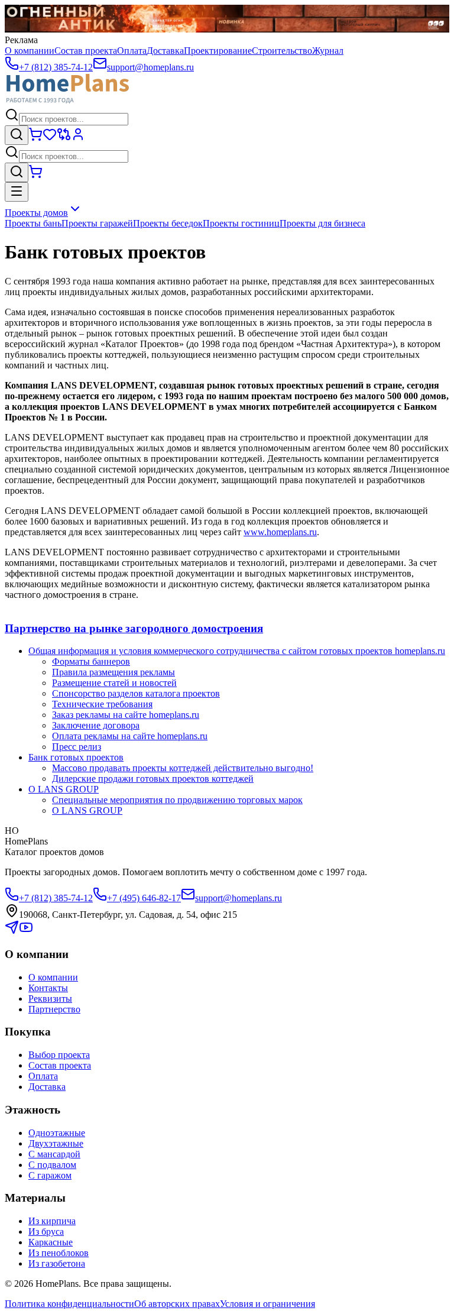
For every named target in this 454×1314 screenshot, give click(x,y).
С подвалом (52, 1165)
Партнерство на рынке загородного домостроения (134, 628)
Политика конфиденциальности (69, 1304)
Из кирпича (52, 1221)
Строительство (282, 51)
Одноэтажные (56, 1133)
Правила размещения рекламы (113, 672)
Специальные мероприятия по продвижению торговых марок (177, 800)
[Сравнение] (64, 138)
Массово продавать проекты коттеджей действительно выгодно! (182, 768)
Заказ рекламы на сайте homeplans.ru (125, 715)
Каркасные (50, 1242)
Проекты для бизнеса (322, 223)
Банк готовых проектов (76, 757)
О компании (29, 51)
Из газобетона (56, 1263)
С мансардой (54, 1154)
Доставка (165, 51)
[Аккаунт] (78, 138)
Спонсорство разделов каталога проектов (136, 693)
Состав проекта (85, 51)
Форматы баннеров (91, 661)
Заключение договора (96, 725)
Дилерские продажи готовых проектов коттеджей (153, 778)
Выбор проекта (59, 1055)
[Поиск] (16, 135)
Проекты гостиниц (241, 223)
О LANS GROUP (63, 789)
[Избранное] (50, 138)
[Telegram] (12, 931)
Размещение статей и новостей (114, 683)
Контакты (48, 988)
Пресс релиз (76, 747)
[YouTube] (26, 931)
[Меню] (16, 192)
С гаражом (50, 1175)
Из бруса (46, 1231)
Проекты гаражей (97, 223)
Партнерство (54, 1009)
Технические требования (102, 704)
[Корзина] (35, 138)
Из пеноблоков (58, 1253)
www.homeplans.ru (280, 532)
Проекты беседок (168, 223)
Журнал (327, 51)
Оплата (132, 51)
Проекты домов (36, 213)
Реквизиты (50, 998)
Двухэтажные (55, 1143)
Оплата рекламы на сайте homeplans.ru (129, 736)
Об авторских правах (177, 1304)
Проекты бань (33, 223)
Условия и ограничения (267, 1304)
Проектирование (218, 51)
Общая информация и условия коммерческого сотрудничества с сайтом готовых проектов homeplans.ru (236, 651)
